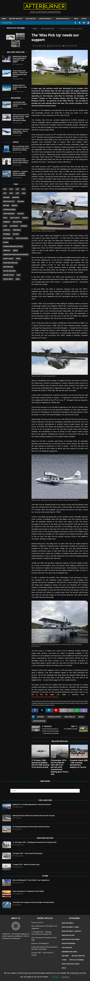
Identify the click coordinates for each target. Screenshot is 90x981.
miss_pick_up (70, 717)
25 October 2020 (40, 46)
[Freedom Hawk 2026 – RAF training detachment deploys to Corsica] (79, 751)
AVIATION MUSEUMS (68, 943)
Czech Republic (8, 214)
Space (15, 142)
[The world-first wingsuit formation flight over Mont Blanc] (6, 904)
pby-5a (81, 717)
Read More (65, 977)
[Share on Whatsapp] (76, 710)
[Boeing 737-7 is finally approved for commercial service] (6, 807)
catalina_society (54, 717)
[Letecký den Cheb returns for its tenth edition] (6, 104)
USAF (18, 275)
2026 (23, 193)
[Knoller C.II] (15, 43)
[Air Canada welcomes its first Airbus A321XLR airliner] (6, 829)
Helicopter (17, 222)
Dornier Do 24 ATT (37, 922)
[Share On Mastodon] (83, 710)
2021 (17, 189)
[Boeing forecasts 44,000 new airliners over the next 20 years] (6, 818)
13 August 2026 (18, 856)
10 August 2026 (18, 91)
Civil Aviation (45, 800)
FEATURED (65, 956)
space (18, 259)
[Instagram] (84, 23)
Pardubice (17, 230)
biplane (6, 205)
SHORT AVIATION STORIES (70, 964)
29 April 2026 (18, 829)
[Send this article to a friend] (63, 710)
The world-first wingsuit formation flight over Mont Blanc (33, 902)
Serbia (15, 250)
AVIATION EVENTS (45, 19)
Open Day (6, 230)
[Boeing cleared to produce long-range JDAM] (6, 87)
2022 (23, 189)
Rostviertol (8, 238)
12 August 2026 (18, 79)
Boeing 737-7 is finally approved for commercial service (32, 804)
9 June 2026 (17, 165)
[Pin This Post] (55, 710)
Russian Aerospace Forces (12, 246)
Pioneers (6, 234)
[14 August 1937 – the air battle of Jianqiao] (6, 856)
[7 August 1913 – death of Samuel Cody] (6, 867)
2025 (17, 193)
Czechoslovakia (9, 209)
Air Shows (16, 98)
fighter (20, 214)
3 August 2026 (18, 108)
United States (8, 275)
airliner (6, 197)
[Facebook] (75, 23)
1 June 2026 (17, 135)
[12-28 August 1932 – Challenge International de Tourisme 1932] (6, 844)
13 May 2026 (17, 178)
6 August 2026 (18, 867)
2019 (4, 189)
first (5, 218)
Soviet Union (8, 259)
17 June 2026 (18, 123)
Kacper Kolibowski (55, 46)
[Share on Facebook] (35, 710)
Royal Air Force (22, 238)
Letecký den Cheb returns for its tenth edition (20, 104)
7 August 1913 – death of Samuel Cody (26, 864)
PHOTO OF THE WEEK (76, 960)
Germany (6, 222)
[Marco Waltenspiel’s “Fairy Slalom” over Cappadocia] (6, 882)
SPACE (76, 19)
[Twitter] (79, 23)
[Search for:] (45, 791)
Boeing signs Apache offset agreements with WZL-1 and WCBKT (20, 59)
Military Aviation (15, 52)
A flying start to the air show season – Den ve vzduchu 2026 (21, 131)
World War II (8, 279)
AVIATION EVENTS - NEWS (70, 927)
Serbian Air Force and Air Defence (15, 254)
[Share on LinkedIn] (48, 710)
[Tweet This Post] (41, 710)
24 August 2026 (18, 883)
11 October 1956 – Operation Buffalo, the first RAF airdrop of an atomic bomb (40, 763)
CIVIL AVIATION (31, 19)
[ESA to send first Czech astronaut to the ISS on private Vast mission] (6, 148)
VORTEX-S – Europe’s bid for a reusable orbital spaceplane (20, 173)
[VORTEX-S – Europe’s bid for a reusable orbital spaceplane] (6, 174)
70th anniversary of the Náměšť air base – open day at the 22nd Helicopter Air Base (21, 118)
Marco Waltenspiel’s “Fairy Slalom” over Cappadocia (31, 880)
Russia (5, 242)
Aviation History (45, 838)
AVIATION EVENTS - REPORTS (71, 931)
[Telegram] (88, 23)
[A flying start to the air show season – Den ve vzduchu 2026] (6, 131)
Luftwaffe (14, 226)
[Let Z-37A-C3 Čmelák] (20, 36)
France (25, 218)
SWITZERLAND (8, 267)
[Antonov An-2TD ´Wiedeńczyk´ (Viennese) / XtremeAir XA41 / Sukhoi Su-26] (10, 37)
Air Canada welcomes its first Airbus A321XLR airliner (31, 827)
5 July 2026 (17, 905)
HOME (4, 19)
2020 (11, 189)
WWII (17, 279)
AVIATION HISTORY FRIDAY (71, 939)
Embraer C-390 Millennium (40, 943)
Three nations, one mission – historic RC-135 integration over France (20, 74)
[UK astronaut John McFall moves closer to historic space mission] (6, 161)
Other (45, 876)
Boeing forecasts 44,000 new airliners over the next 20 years (34, 815)
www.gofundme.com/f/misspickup (45, 697)
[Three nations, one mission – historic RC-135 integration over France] (6, 73)
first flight (14, 218)
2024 (11, 193)
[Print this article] (70, 710)
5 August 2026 (18, 807)
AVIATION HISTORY (62, 19)
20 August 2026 (18, 845)
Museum (24, 226)
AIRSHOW (15, 197)
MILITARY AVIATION (15, 19)
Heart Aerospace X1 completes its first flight (29, 891)
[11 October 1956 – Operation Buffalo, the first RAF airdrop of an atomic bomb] (40, 751)
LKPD (5, 226)
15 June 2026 (18, 152)
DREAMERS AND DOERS (69, 952)
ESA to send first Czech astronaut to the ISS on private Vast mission (21, 148)
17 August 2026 (18, 64)
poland (16, 234)
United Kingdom (39, 721)
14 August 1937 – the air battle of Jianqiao (27, 853)
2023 (4, 193)
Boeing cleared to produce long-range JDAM (20, 87)
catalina (40, 717)
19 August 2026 (18, 894)
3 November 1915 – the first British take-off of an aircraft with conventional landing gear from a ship (59, 767)
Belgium (21, 201)
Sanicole (6, 250)
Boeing (14, 205)
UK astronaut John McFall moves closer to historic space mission (20, 161)
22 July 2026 (17, 818)
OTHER (83, 19)
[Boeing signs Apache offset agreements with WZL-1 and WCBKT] (6, 59)
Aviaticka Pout (8, 201)
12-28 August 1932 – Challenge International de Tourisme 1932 (34, 842)
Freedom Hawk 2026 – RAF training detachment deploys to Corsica (79, 763)
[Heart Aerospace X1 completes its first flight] (6, 893)
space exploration (10, 263)
